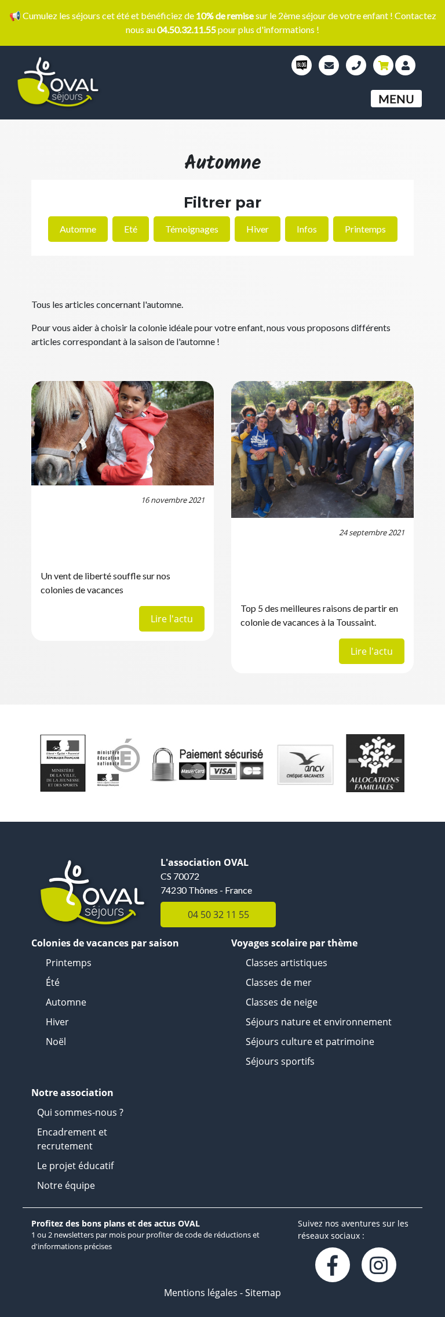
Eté (130, 228)
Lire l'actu (172, 618)
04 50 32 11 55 (218, 914)
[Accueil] (88, 82)
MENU (396, 99)
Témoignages (191, 228)
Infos (307, 228)
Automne (78, 228)
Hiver (257, 228)
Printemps (365, 228)
